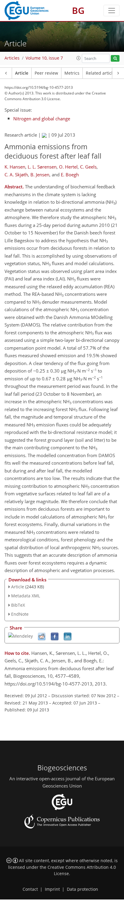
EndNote (20, 614)
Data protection (82, 889)
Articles (12, 58)
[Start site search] (115, 58)
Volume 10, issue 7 (44, 58)
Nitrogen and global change (41, 119)
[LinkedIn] (68, 636)
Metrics (71, 73)
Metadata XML (25, 596)
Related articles (101, 73)
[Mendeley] (20, 636)
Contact (30, 889)
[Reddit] (42, 636)
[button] (78, 58)
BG (78, 10)
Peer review (46, 73)
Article (21, 73)
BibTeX (18, 605)
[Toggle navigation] (111, 10)
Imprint (52, 889)
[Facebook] (55, 636)
